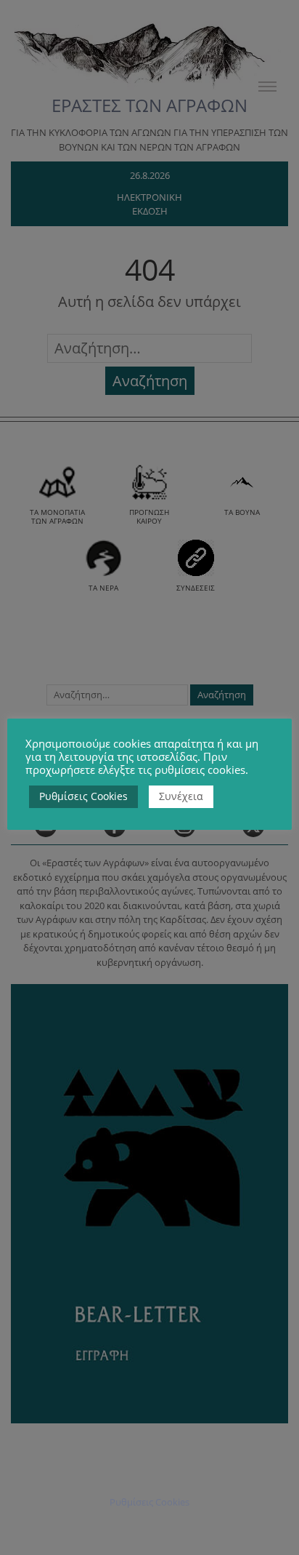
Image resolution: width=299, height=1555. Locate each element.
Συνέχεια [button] (181, 796)
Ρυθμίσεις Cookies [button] (83, 796)
